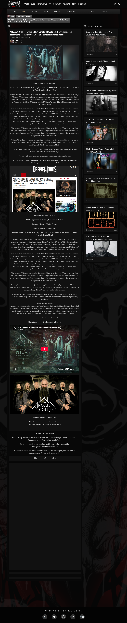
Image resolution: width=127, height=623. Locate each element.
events (45, 12)
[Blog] (9, 26)
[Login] (115, 4)
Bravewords (53, 87)
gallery (34, 12)
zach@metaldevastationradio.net (44, 446)
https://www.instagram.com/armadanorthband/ (44, 424)
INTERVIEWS (42, 4)
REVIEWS (66, 4)
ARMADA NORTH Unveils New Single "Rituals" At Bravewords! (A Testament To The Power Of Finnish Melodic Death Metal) (38, 21)
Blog (12, 16)
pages (93, 12)
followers (70, 12)
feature (28, 16)
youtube (57, 12)
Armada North (39, 94)
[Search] (119, 4)
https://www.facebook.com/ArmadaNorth (44, 421)
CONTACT (57, 4)
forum (82, 12)
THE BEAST (19, 40)
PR (50, 4)
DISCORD (82, 4)
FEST (74, 4)
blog (23, 12)
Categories (20, 16)
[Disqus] (45, 490)
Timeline (13, 12)
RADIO (26, 4)
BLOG (33, 4)
